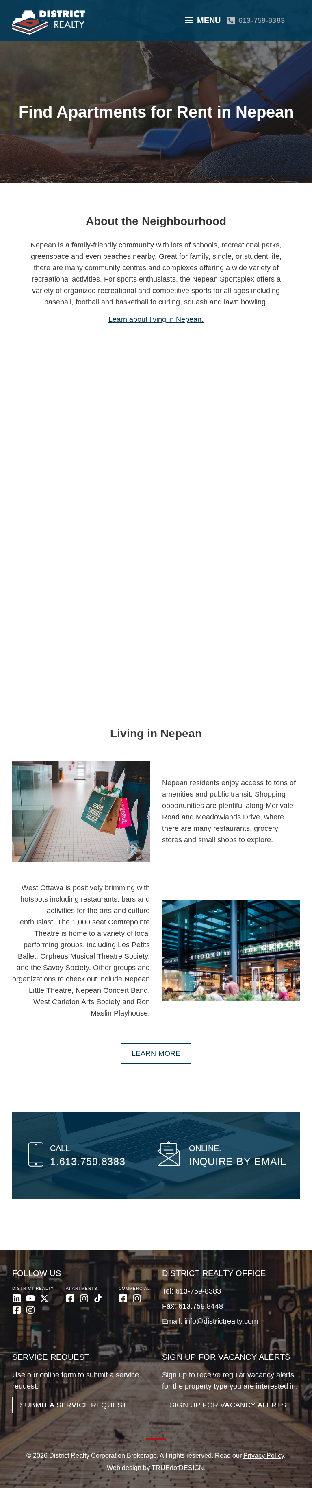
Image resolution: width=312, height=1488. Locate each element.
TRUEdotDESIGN (178, 1467)
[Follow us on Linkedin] (16, 1298)
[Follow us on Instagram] (30, 1309)
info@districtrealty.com (221, 1321)
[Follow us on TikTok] (97, 1298)
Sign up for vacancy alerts (228, 1405)
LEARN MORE (156, 1053)
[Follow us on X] (44, 1298)
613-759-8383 (261, 20)
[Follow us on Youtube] (30, 1298)
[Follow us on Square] (16, 1309)
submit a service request (73, 1405)
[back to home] (48, 22)
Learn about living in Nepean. (156, 319)
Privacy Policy (263, 1455)
